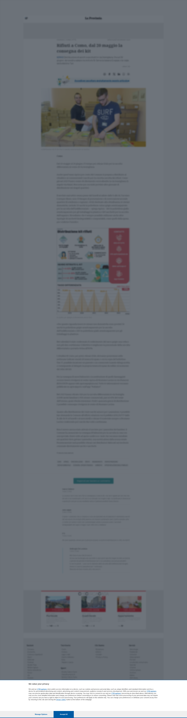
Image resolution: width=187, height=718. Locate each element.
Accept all (64, 714)
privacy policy (61, 699)
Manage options (41, 714)
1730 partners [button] (42, 689)
